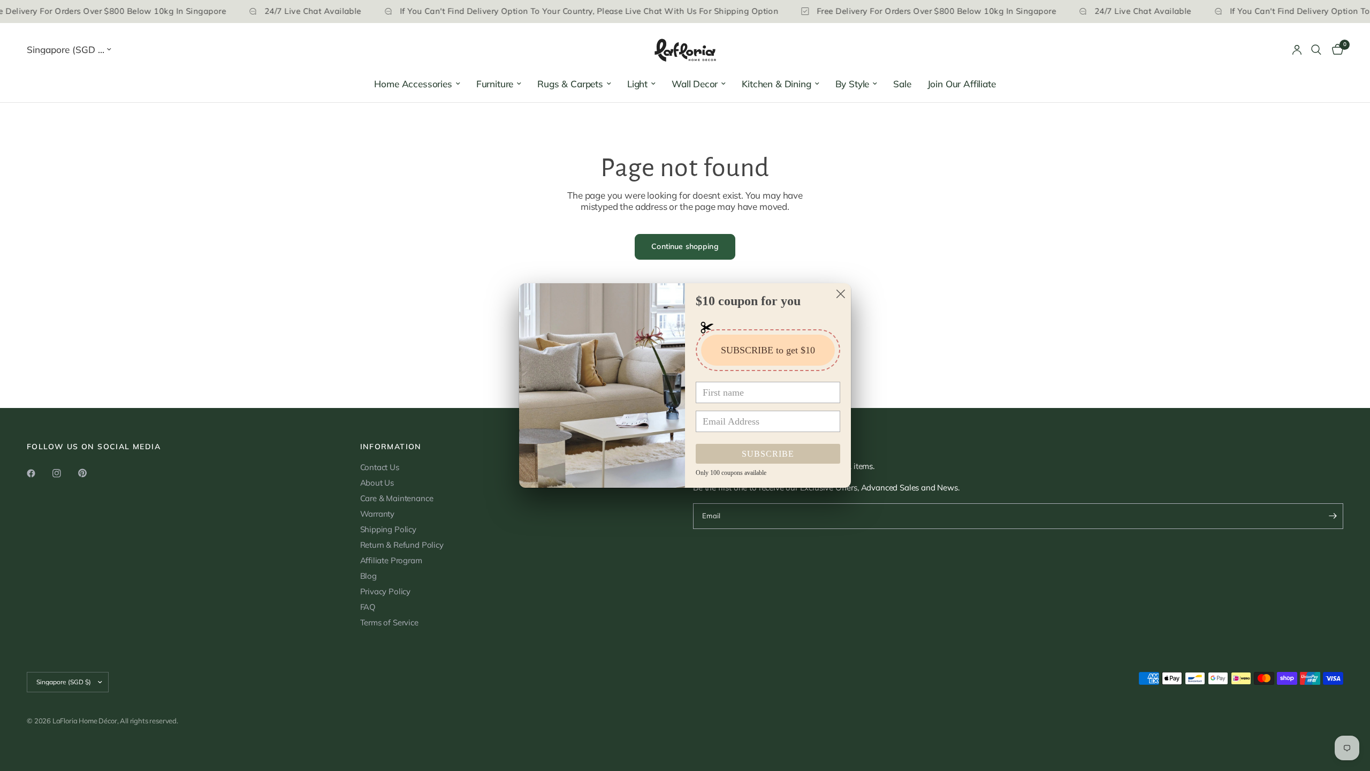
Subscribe (768, 453)
